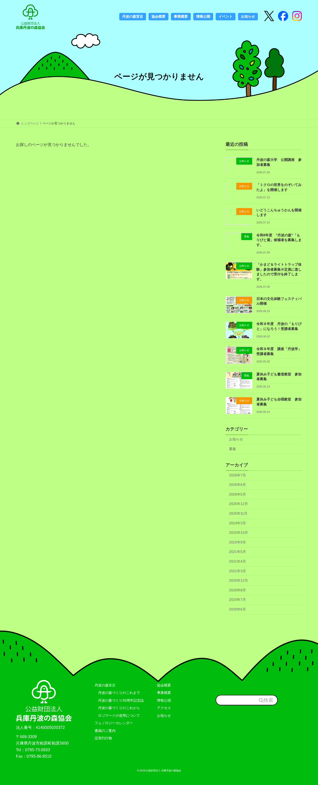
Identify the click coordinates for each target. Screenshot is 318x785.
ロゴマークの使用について (117, 715)
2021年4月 (237, 561)
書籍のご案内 (105, 731)
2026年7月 (237, 475)
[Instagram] (283, 16)
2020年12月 (238, 581)
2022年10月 (238, 533)
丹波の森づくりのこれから (117, 708)
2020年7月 (237, 600)
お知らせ (236, 439)
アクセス (164, 708)
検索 (268, 700)
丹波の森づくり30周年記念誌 (119, 700)
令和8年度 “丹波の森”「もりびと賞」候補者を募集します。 (279, 240)
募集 (232, 449)
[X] (269, 16)
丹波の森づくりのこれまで (117, 693)
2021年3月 (237, 571)
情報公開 (164, 700)
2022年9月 (237, 542)
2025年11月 (238, 513)
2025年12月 (238, 504)
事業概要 (164, 693)
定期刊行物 (103, 738)
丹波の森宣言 (105, 685)
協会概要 (164, 685)
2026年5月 (237, 494)
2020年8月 (237, 590)
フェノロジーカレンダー (114, 723)
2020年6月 (237, 609)
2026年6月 (237, 485)
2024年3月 (237, 523)
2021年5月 (237, 552)
